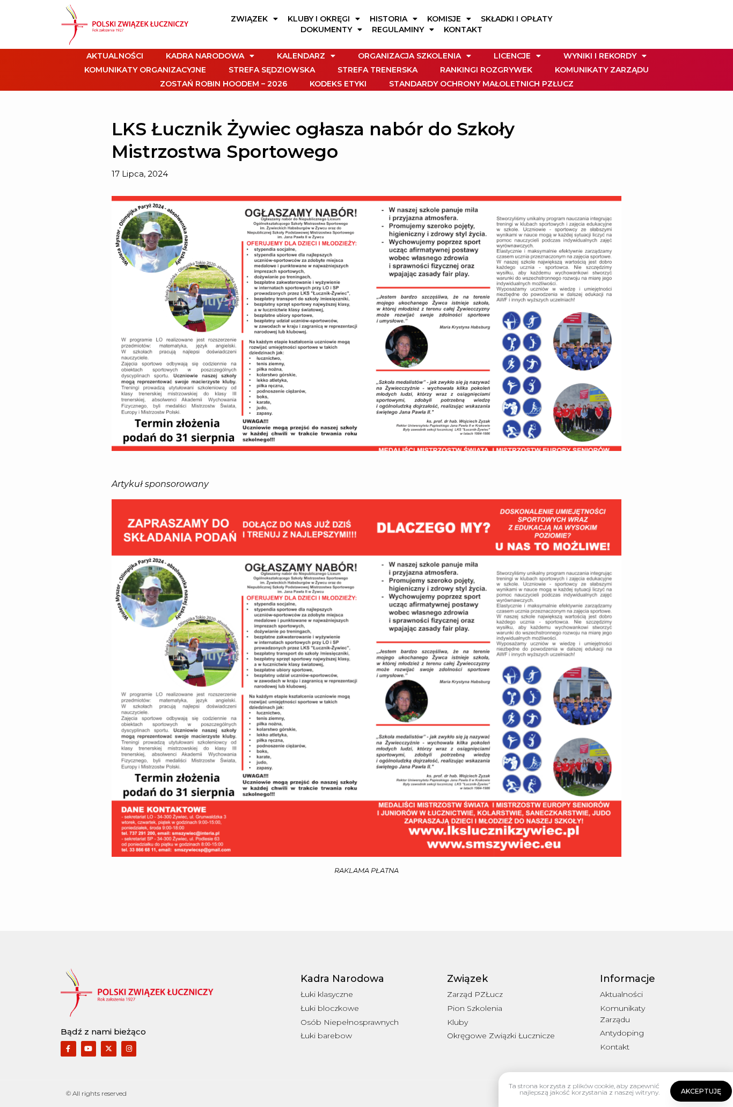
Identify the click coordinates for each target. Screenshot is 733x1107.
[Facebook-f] (68, 1049)
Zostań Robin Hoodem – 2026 (223, 84)
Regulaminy (398, 29)
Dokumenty (326, 29)
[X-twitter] (108, 1049)
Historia (388, 19)
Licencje (512, 56)
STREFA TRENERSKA (377, 70)
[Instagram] (129, 1049)
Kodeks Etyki (338, 84)
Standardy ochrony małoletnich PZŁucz (481, 84)
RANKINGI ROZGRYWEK (486, 70)
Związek (249, 19)
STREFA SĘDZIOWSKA (272, 70)
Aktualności (114, 56)
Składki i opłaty (516, 19)
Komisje (444, 19)
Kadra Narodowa (205, 56)
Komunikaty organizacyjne (145, 70)
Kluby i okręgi (319, 19)
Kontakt (463, 29)
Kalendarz (301, 56)
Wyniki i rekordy (599, 56)
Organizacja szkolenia (409, 56)
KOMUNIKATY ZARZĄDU (602, 70)
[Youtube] (89, 1049)
